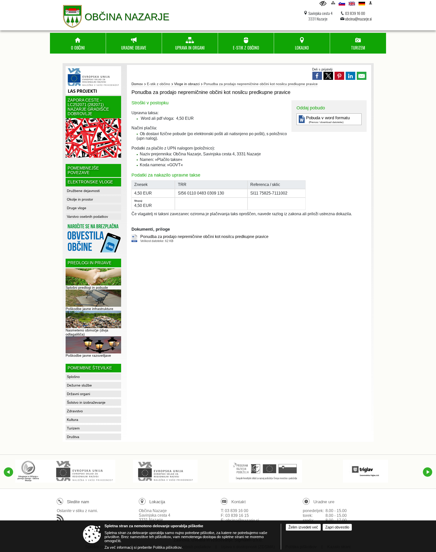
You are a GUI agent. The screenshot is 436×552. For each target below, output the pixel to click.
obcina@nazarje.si (358, 18)
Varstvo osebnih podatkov (87, 216)
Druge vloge (76, 208)
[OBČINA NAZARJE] (72, 16)
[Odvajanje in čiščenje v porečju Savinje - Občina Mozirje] (65, 471)
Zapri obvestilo (337, 527)
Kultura (72, 420)
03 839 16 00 (355, 13)
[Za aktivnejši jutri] (265, 471)
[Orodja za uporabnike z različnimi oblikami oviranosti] (322, 3)
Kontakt (238, 501)
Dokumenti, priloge (150, 229)
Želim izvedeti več (303, 527)
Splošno (73, 377)
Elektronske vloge (90, 182)
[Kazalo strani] (333, 3)
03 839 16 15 (237, 515)
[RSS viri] (61, 519)
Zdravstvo (75, 411)
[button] (8, 472)
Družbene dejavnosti (83, 191)
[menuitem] (78, 43)
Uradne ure (323, 501)
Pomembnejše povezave (83, 170)
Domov (137, 84)
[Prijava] (370, 3)
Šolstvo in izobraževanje (86, 402)
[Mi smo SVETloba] (165, 471)
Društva (73, 437)
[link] (317, 76)
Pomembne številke (90, 368)
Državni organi (78, 394)
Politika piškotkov (167, 547)
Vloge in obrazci (187, 84)
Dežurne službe (79, 385)
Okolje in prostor (80, 199)
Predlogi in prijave (90, 263)
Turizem (73, 428)
